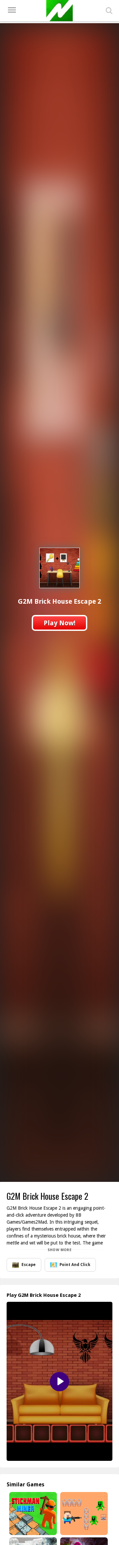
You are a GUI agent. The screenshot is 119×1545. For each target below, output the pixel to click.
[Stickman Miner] (32, 1513)
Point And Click (75, 1264)
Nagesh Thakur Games (59, 10)
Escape (28, 1264)
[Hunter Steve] (83, 1513)
